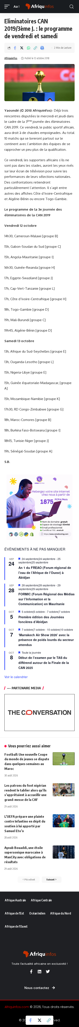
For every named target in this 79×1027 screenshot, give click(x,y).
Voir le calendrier (16, 677)
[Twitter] (48, 971)
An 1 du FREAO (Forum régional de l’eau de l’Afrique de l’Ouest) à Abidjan (44, 572)
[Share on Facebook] (15, 47)
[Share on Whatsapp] (28, 47)
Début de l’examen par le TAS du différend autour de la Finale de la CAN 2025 (43, 662)
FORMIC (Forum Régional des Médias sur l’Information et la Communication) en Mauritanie (46, 599)
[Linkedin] (39, 971)
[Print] (42, 47)
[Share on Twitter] (22, 47)
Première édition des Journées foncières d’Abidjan (41, 619)
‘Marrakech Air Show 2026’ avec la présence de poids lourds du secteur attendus (46, 640)
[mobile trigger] (8, 6)
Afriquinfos (10, 58)
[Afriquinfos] (39, 6)
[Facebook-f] (31, 971)
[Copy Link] (35, 47)
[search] (71, 6)
